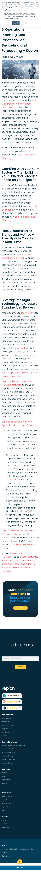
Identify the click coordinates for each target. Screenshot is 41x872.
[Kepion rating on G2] (12, 701)
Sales (3, 776)
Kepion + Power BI (7, 725)
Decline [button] (25, 23)
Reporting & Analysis (8, 756)
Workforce (5, 783)
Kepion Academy (7, 803)
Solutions (6, 769)
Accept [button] (16, 23)
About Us (5, 816)
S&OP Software (29, 556)
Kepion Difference (9, 742)
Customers (5, 732)
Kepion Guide (6, 800)
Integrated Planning (8, 749)
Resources (6, 793)
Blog (3, 810)
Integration (5, 729)
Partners (4, 736)
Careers (4, 823)
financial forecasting (13, 376)
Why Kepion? (7, 715)
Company (5, 820)
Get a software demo (23, 544)
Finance (4, 773)
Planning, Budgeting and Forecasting (13, 745)
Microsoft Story (6, 722)
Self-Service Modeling (8, 752)
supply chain (13, 479)
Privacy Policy (6, 827)
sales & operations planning (17, 372)
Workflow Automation (8, 759)
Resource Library (7, 796)
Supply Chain (6, 780)
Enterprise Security (7, 763)
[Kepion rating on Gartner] (12, 708)
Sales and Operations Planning (18, 560)
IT (2, 787)
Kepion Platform (7, 718)
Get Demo (20, 867)
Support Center (6, 807)
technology (27, 312)
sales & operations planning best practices (20, 104)
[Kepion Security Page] (12, 695)
